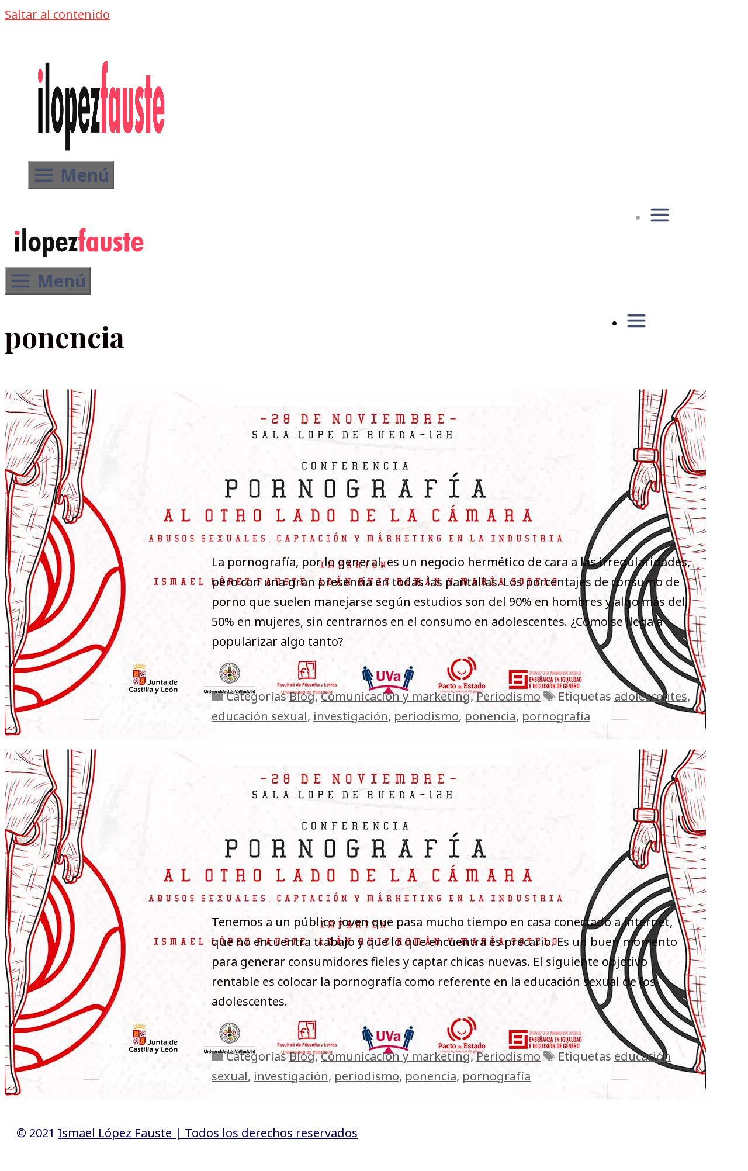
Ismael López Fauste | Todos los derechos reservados (208, 1133)
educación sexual (259, 716)
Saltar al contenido (57, 14)
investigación (350, 716)
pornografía (556, 716)
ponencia (490, 716)
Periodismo (508, 696)
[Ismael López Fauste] (101, 151)
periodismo (426, 716)
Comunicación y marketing (395, 696)
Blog (302, 696)
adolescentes (650, 696)
